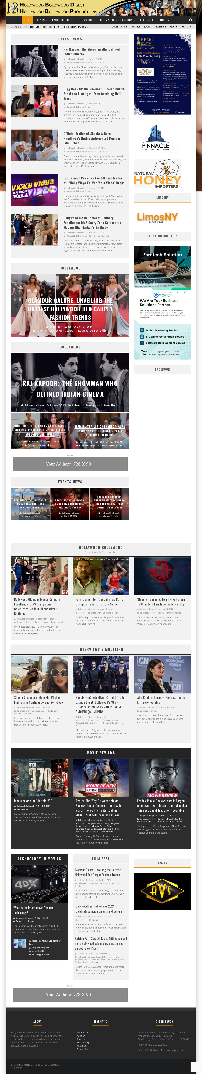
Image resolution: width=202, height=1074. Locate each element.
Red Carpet (147, 20)
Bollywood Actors (83, 62)
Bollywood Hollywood (75, 59)
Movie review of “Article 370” (34, 800)
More (163, 20)
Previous (16, 305)
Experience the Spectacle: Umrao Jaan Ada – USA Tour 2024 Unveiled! (30, 504)
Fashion (127, 20)
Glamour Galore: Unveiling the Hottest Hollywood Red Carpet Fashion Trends (98, 872)
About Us (174, 26)
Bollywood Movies (98, 62)
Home (27, 20)
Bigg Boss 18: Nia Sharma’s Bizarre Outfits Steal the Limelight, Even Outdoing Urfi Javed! (95, 94)
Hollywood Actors (72, 331)
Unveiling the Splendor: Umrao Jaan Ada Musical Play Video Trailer (70, 504)
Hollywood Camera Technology (103, 826)
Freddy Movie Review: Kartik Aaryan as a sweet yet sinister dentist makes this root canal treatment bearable (162, 805)
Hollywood (85, 20)
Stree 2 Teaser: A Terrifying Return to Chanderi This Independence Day (161, 601)
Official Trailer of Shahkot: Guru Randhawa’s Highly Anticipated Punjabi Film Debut (92, 138)
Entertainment (116, 723)
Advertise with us (120, 26)
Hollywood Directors (84, 829)
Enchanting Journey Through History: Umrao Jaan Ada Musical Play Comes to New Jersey (109, 502)
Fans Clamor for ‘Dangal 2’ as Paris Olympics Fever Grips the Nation (99, 601)
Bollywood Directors (84, 236)
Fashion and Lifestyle (23, 713)
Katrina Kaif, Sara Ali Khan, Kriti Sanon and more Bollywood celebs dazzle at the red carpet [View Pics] (101, 943)
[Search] (191, 20)
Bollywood (107, 20)
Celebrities (44, 331)
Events (40, 20)
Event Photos (61, 20)
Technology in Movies (25, 921)
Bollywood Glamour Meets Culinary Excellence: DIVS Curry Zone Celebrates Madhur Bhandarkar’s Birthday (79, 27)
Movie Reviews (23, 809)
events (96, 236)
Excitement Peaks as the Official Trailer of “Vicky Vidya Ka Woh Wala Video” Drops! (95, 180)
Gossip (106, 823)
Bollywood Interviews (84, 723)
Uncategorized (107, 236)
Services (148, 26)
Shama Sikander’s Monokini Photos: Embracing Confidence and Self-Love (38, 700)
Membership (160, 26)
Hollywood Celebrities (93, 331)
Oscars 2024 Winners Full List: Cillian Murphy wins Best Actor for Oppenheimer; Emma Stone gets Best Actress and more (70, 304)
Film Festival (92, 883)
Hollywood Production (92, 831)
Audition (136, 26)
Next (123, 305)
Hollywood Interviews (102, 829)
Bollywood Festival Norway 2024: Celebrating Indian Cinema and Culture (99, 909)
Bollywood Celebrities (173, 819)
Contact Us (187, 26)
